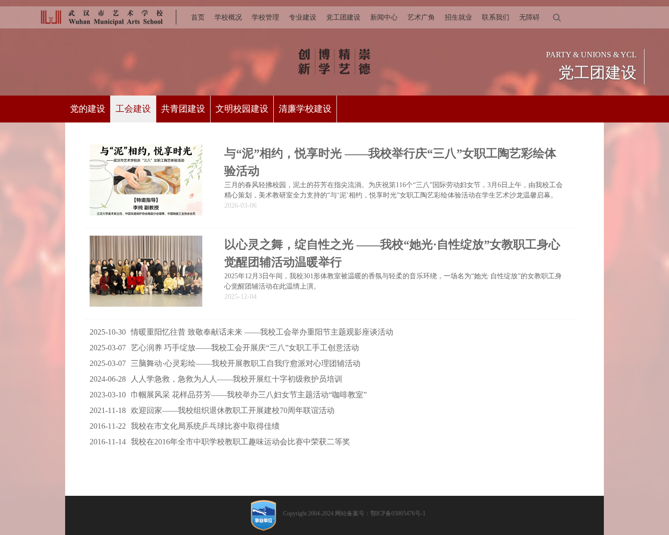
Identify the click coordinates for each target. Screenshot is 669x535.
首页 (198, 17)
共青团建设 (183, 109)
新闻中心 (384, 17)
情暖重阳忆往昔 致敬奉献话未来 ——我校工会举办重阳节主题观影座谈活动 (241, 332)
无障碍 (529, 17)
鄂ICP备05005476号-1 (398, 513)
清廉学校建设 (305, 109)
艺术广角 (421, 17)
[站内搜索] (556, 17)
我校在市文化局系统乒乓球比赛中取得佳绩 (185, 426)
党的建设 (87, 109)
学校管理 (265, 17)
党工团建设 (343, 17)
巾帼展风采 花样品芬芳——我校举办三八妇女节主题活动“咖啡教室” (228, 394)
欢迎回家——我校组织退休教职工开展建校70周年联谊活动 (212, 410)
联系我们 (495, 17)
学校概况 (228, 17)
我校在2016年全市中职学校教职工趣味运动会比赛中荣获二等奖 (220, 442)
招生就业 (458, 17)
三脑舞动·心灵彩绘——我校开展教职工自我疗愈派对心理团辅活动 (225, 363)
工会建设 (133, 109)
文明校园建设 (241, 109)
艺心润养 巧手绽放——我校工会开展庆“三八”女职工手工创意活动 (224, 347)
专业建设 (302, 17)
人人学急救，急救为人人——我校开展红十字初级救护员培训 (216, 379)
